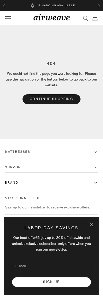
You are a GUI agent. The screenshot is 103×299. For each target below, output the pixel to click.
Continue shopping (51, 99)
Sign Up (51, 282)
